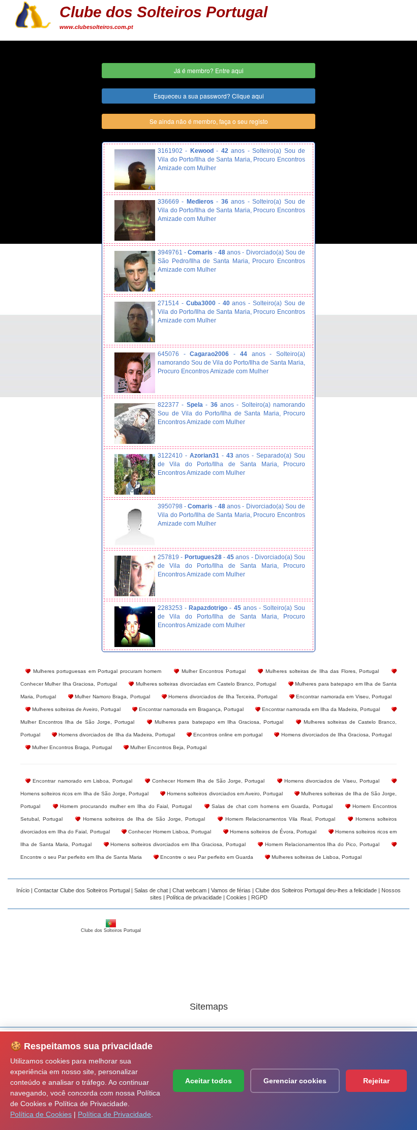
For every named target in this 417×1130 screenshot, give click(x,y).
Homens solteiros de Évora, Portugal (272, 831)
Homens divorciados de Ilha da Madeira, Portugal (116, 734)
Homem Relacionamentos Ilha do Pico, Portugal (321, 844)
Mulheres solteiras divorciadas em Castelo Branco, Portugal (205, 684)
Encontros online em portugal (227, 734)
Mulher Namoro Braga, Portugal (111, 696)
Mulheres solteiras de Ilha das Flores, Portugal (321, 671)
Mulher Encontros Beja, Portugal (167, 747)
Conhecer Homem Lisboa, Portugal (169, 831)
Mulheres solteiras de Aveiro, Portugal (76, 709)
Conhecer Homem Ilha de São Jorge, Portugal (207, 781)
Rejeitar (376, 1081)
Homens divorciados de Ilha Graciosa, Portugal (335, 734)
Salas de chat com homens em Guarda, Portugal (271, 806)
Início (22, 890)
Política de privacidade (194, 897)
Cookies (236, 897)
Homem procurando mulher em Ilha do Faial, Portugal (125, 806)
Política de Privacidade (114, 1114)
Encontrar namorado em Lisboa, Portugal (81, 781)
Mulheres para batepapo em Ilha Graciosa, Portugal (217, 722)
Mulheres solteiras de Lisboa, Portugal (316, 857)
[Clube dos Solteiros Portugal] (33, 14)
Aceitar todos (208, 1081)
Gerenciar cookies (294, 1081)
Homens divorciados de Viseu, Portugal (330, 781)
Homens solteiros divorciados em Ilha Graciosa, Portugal (177, 844)
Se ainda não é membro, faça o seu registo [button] (209, 121)
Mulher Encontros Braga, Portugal (71, 747)
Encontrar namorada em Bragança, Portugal (190, 709)
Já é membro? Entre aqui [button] (209, 70)
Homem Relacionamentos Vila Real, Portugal (279, 819)
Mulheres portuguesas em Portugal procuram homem (96, 671)
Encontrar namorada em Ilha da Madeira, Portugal (320, 709)
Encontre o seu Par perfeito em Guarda (206, 857)
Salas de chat (151, 890)
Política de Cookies (41, 1114)
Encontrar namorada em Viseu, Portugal (343, 696)
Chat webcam (189, 890)
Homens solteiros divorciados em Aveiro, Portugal (224, 793)
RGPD (259, 897)
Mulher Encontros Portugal (212, 671)
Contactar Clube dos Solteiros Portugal (82, 890)
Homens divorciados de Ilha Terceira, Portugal (222, 696)
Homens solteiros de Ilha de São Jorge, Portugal (142, 819)
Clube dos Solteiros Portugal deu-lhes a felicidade (316, 890)
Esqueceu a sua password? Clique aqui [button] (209, 95)
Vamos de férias (231, 890)
